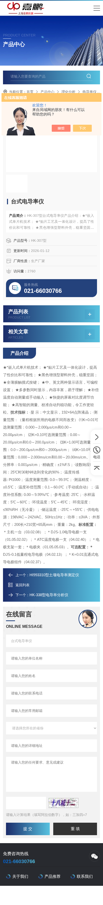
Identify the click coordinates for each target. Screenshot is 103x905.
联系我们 (85, 876)
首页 (30, 92)
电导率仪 (89, 92)
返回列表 (23, 585)
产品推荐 (52, 876)
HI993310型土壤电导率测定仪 (54, 575)
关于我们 (20, 876)
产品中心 (47, 92)
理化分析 (69, 92)
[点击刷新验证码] (63, 803)
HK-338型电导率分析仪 (49, 595)
